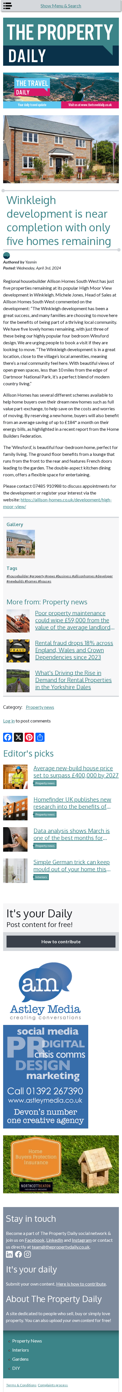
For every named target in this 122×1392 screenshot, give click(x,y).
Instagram (82, 1240)
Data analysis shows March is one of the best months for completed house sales (71, 838)
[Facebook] (7, 737)
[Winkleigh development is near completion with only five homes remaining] (22, 544)
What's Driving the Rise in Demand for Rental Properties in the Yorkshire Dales (73, 680)
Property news (40, 707)
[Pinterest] (29, 737)
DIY (16, 1368)
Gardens (20, 1359)
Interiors (41, 877)
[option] (61, 90)
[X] (18, 737)
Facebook (35, 1240)
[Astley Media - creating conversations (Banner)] (61, 1043)
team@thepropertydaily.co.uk (61, 1246)
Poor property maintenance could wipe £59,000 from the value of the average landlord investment (72, 623)
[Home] (61, 42)
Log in (9, 720)
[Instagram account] (27, 1254)
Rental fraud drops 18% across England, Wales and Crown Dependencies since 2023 (74, 650)
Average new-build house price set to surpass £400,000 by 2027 (76, 771)
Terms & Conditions (21, 1385)
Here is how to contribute (81, 1283)
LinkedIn (54, 1240)
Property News (27, 1340)
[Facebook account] (18, 1254)
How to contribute (61, 941)
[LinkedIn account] (9, 1254)
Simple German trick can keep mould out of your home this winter (71, 869)
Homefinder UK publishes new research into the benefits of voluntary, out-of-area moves (72, 806)
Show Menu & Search (61, 5)
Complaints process (53, 1385)
